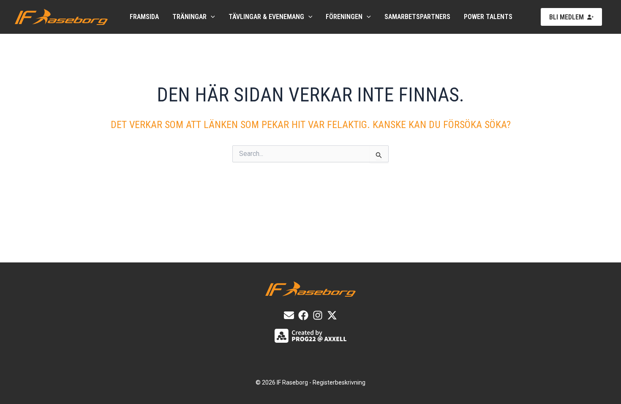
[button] (211, 17)
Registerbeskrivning (339, 382)
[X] (332, 315)
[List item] (303, 315)
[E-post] (289, 315)
